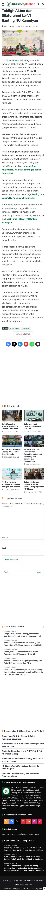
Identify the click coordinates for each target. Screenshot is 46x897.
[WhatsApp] (31, 344)
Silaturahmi (26, 328)
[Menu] (3, 5)
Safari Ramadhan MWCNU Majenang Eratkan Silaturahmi (10, 426)
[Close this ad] (44, 888)
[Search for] (43, 5)
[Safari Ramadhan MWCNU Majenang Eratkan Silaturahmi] (12, 416)
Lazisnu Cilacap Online (30, 834)
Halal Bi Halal (15, 328)
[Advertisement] (23, 377)
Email (4, 548)
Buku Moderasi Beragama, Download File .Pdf (33, 426)
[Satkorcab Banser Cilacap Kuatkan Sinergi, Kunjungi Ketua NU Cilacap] (34, 474)
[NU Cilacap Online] (21, 4)
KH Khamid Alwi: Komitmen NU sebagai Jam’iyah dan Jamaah (11, 484)
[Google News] (23, 334)
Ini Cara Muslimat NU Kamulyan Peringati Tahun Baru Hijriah (21, 170)
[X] (14, 344)
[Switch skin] (38, 5)
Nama (5, 538)
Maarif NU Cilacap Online (11, 834)
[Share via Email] (37, 344)
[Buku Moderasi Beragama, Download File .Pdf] (34, 416)
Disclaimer (8, 889)
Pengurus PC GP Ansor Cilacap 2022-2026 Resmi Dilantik (11, 451)
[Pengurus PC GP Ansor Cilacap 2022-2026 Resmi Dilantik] (12, 441)
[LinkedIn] (20, 344)
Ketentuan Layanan (34, 889)
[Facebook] (8, 344)
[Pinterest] (26, 344)
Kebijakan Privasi (19, 889)
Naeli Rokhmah (9, 26)
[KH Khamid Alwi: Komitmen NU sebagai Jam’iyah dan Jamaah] (12, 474)
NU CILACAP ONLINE (12, 60)
